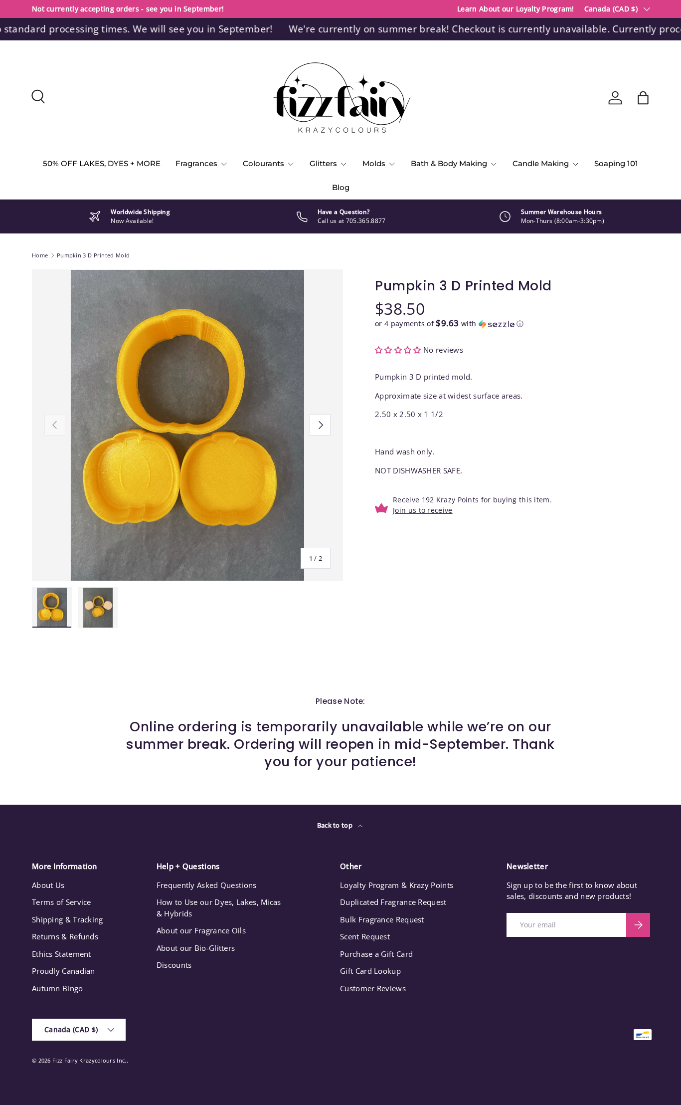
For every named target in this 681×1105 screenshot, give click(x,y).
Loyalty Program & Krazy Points (396, 885)
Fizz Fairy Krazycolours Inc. (89, 1060)
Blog (340, 187)
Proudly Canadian (63, 971)
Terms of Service (61, 902)
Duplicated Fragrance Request (393, 902)
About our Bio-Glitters (196, 948)
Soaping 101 (616, 163)
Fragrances (196, 163)
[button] (643, 98)
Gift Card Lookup (370, 971)
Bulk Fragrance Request (382, 919)
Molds (373, 163)
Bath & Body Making (449, 163)
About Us (48, 885)
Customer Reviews (373, 988)
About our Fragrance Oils (201, 930)
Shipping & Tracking (67, 919)
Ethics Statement (61, 954)
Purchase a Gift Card (376, 954)
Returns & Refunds (65, 936)
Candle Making (540, 163)
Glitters (323, 163)
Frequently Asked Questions (207, 885)
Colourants (263, 163)
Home (40, 255)
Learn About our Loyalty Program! (515, 8)
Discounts (174, 965)
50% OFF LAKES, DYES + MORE (102, 163)
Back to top (335, 825)
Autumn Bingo (57, 988)
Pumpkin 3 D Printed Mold (93, 255)
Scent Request (365, 936)
